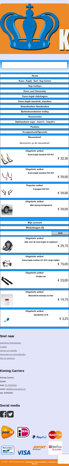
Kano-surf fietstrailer (35, 91)
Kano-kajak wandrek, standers (35, 101)
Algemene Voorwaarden (10, 343)
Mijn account (35, 222)
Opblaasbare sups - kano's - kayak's (35, 121)
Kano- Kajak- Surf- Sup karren (35, 81)
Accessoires (35, 116)
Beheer (34, 463)
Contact (3, 347)
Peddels (34, 127)
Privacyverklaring (41, 462)
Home (35, 75)
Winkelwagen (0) (35, 227)
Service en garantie (8, 351)
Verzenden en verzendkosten (13, 354)
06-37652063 (11, 385)
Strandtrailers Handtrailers (35, 106)
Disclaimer (29, 462)
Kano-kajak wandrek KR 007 (41, 155)
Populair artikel (34, 185)
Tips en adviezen (7, 358)
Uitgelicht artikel (34, 151)
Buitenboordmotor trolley (35, 111)
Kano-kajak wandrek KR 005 (41, 173)
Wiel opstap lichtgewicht (41, 205)
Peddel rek (41, 276)
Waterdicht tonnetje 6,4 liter (40, 296)
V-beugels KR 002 (41, 189)
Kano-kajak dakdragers (35, 96)
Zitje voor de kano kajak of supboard (40, 242)
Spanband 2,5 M (41, 315)
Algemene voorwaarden (57, 462)
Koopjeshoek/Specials (35, 132)
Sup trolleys (35, 86)
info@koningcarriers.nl (16, 389)
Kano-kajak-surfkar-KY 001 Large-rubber (41, 260)
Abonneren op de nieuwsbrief (34, 143)
